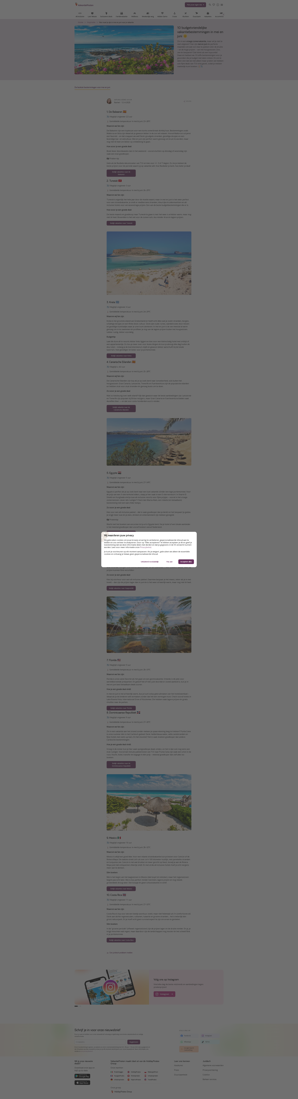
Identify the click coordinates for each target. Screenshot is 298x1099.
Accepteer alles (186, 562)
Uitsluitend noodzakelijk (150, 562)
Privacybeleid (145, 547)
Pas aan (169, 562)
